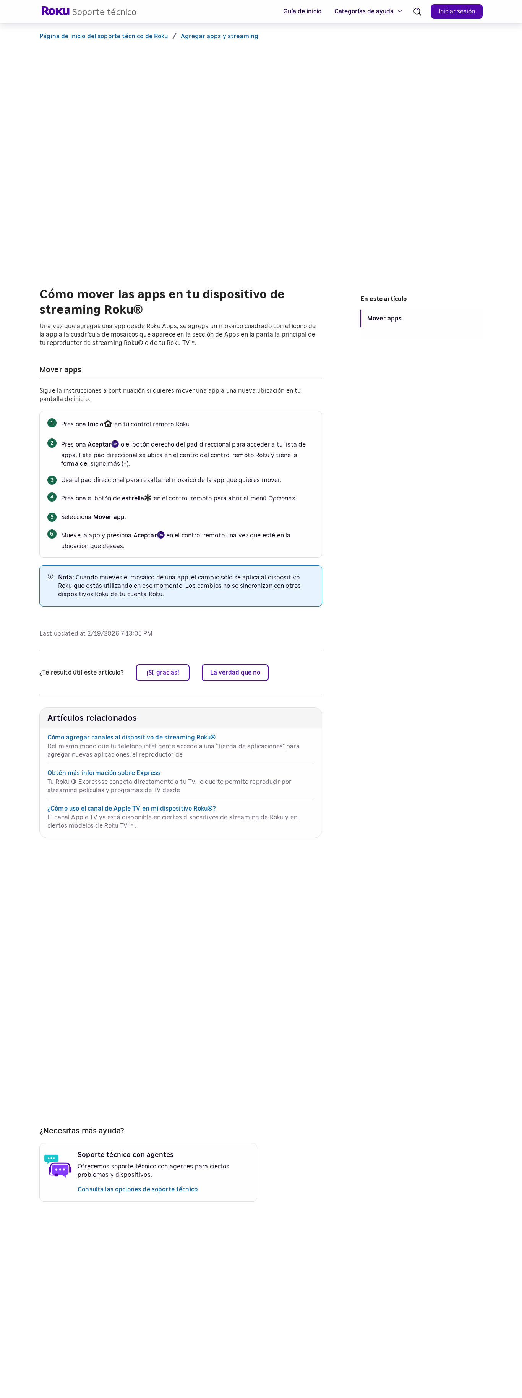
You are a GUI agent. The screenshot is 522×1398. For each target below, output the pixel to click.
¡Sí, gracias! (162, 673)
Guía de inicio (302, 11)
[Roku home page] (55, 13)
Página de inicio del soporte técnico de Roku (103, 36)
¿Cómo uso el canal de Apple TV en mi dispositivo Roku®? (131, 809)
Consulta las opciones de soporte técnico (138, 1189)
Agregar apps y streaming (220, 36)
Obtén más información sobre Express (103, 773)
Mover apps (384, 319)
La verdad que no (235, 673)
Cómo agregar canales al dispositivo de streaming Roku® (131, 738)
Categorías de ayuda (364, 11)
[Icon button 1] (417, 11)
